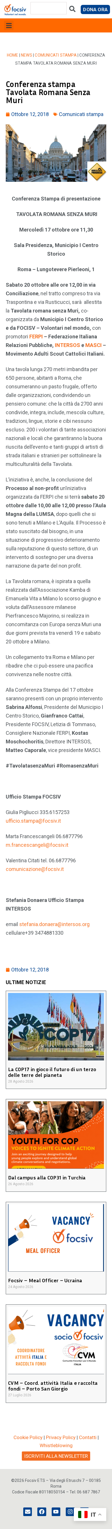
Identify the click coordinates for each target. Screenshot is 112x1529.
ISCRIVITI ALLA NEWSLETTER (56, 1456)
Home (12, 55)
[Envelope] (27, 1511)
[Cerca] (72, 10)
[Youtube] (56, 1511)
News (26, 55)
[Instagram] (70, 1511)
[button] (8, 25)
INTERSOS (67, 345)
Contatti (87, 1437)
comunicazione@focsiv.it (35, 869)
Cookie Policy (28, 1437)
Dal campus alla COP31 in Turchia (47, 1177)
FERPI (36, 336)
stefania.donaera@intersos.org (54, 924)
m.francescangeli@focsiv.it (37, 845)
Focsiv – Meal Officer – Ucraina (45, 1280)
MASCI (93, 345)
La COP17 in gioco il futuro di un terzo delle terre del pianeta (52, 1072)
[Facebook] (41, 1511)
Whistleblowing (56, 1445)
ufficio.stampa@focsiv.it (33, 821)
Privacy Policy (61, 1437)
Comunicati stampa (55, 55)
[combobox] (48, 8)
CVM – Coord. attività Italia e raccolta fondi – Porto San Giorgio (53, 1386)
